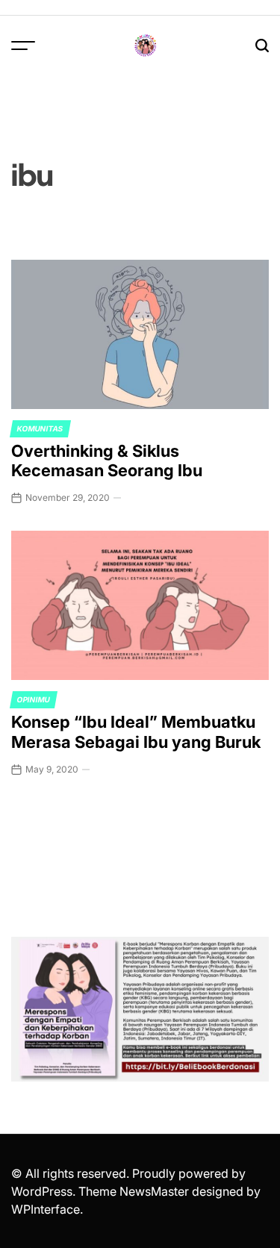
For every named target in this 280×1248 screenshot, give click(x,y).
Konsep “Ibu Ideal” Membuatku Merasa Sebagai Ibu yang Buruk (136, 731)
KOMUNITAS (40, 428)
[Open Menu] (23, 45)
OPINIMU (33, 699)
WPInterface (45, 1209)
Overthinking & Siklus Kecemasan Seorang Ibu (106, 460)
